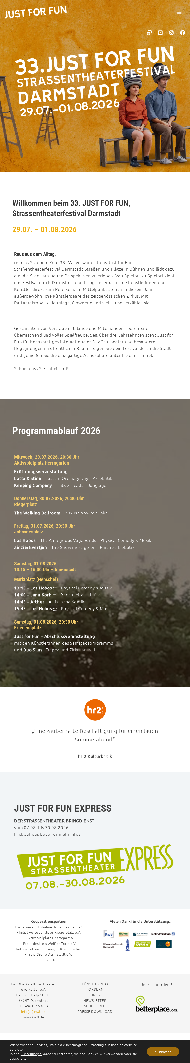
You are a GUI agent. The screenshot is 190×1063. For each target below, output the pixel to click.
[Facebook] (182, 32)
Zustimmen (163, 1051)
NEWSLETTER (94, 1000)
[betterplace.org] (149, 32)
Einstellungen (31, 1054)
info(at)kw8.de (33, 1011)
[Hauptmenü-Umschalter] (179, 12)
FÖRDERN (95, 989)
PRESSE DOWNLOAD (95, 1011)
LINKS (95, 994)
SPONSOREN (95, 1005)
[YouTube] (160, 32)
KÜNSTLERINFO (95, 983)
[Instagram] (171, 32)
